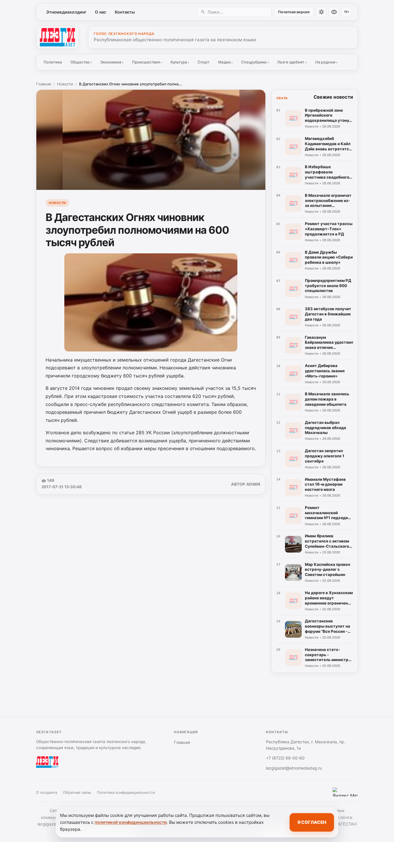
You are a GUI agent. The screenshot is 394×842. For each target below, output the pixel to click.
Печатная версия (293, 12)
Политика (53, 62)
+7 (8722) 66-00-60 (285, 757)
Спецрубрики (255, 62)
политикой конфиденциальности (131, 822)
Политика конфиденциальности (126, 792)
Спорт (203, 62)
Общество (81, 62)
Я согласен (311, 822)
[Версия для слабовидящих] (334, 12)
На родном (326, 62)
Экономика (111, 62)
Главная (43, 84)
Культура (179, 62)
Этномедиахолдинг (66, 12)
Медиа (225, 62)
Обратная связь (77, 792)
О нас (100, 12)
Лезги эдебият (292, 62)
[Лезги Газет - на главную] (57, 37)
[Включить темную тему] (321, 12)
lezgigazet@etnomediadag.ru (294, 768)
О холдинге (46, 792)
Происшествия (147, 62)
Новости (65, 84)
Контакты (125, 12)
